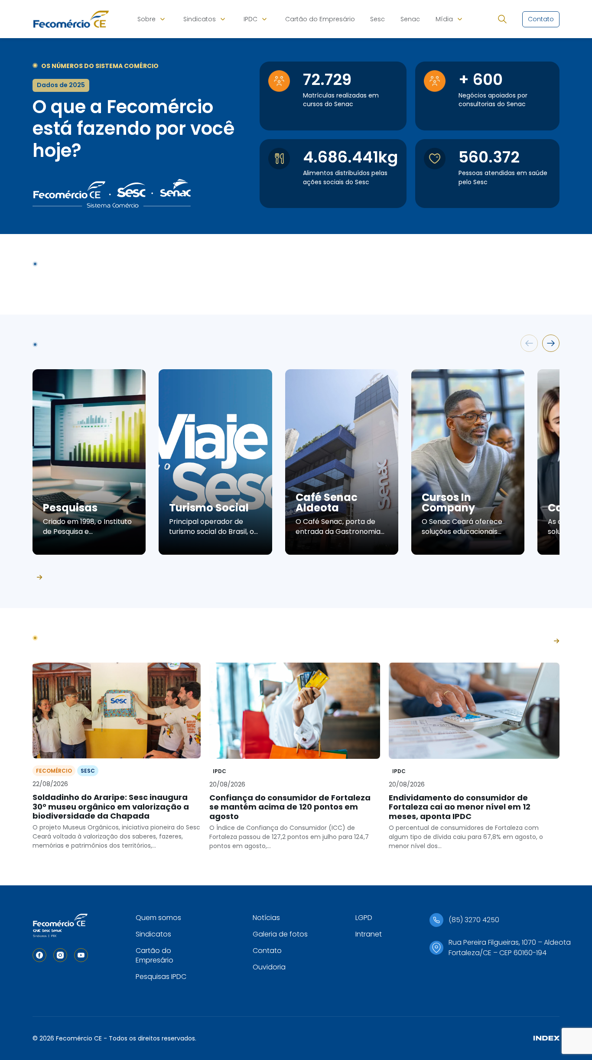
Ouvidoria (269, 967)
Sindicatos (199, 19)
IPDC (250, 19)
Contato (267, 951)
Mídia (444, 19)
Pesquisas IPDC (161, 977)
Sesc (377, 19)
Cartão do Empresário (320, 19)
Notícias (266, 918)
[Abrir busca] (502, 19)
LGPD (363, 918)
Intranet (368, 934)
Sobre (146, 19)
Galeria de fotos (280, 934)
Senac (410, 19)
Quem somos (158, 918)
